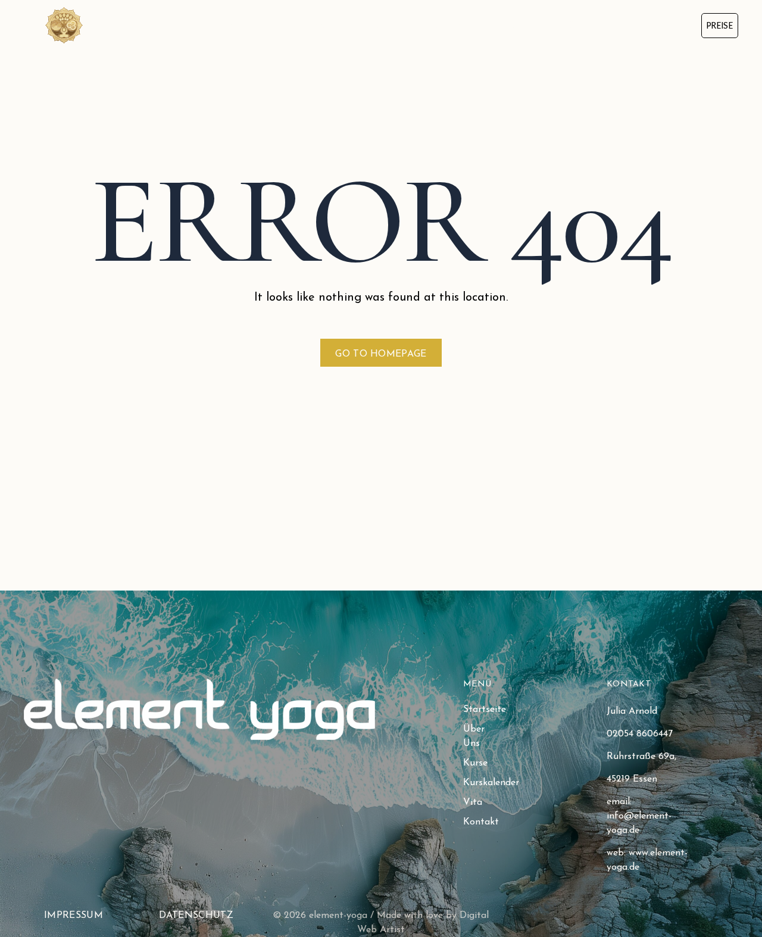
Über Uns (305, 24)
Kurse (371, 24)
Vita (520, 24)
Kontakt (583, 24)
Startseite (227, 24)
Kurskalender (448, 24)
